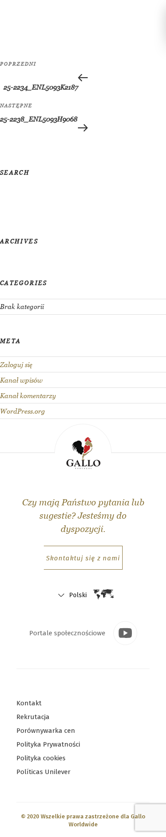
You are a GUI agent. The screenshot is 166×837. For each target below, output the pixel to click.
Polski (78, 595)
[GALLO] (17, 15)
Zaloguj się (16, 364)
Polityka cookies (41, 758)
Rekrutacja (33, 717)
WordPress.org (22, 411)
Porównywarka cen (45, 731)
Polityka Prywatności (48, 744)
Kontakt (29, 703)
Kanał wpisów (21, 380)
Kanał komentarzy (28, 395)
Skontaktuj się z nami (83, 558)
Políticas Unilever (43, 772)
